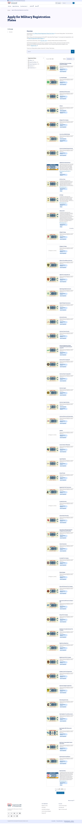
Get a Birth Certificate (46, 809)
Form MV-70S (44, 40)
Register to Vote (45, 805)
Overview (10, 31)
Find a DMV (44, 807)
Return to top (70, 800)
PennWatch (61, 807)
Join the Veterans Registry (46, 811)
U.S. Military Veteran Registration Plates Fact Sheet (44, 33)
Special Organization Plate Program (36, 38)
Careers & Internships (63, 805)
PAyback (43, 813)
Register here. (34, 45)
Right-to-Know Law (62, 809)
